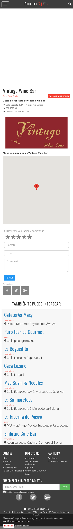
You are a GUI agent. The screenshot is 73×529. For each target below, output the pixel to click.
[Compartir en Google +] (25, 291)
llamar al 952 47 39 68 (60, 96)
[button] (36, 186)
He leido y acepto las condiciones (19, 492)
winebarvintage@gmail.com (17, 111)
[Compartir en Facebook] (7, 291)
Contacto (7, 464)
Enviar (9, 277)
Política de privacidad (13, 470)
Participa (52, 458)
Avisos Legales (10, 467)
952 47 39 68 (11, 108)
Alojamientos (31, 458)
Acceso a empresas (57, 461)
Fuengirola (30, 3)
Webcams (30, 464)
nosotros (7, 461)
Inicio (5, 458)
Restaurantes (31, 461)
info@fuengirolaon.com (38, 509)
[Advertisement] (36, 46)
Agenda (29, 467)
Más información (22, 526)
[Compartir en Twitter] (16, 291)
